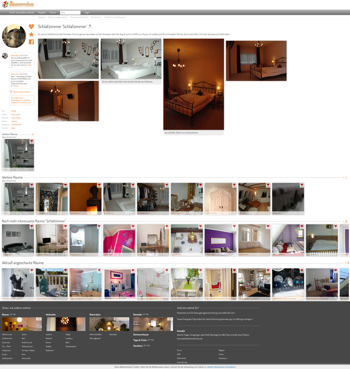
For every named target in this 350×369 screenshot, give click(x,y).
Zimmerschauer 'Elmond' (79, 17)
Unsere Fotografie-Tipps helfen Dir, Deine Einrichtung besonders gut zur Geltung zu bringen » (215, 319)
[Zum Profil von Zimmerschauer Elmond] (14, 36)
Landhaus (69, 338)
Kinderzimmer (27, 342)
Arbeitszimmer (27, 346)
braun (13, 114)
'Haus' (13, 128)
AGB (178, 354)
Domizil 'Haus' (96, 17)
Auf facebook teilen (31, 42)
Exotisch (49, 334)
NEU (14, 314)
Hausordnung (182, 362)
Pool (23, 354)
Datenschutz (181, 358)
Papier (18, 117)
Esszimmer (6, 342)
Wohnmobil (26, 358)
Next (33, 134)
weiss (18, 114)
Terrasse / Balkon (28, 350)
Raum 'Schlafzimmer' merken (31, 34)
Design (68, 334)
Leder (13, 117)
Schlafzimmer (16, 124)
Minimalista (15, 55)
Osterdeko (113, 334)
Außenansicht (7, 358)
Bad (23, 338)
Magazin (42, 12)
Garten (4, 354)
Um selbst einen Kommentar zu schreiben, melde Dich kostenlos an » (21, 100)
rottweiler (15, 74)
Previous (31, 134)
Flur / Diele (6, 346)
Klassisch (49, 338)
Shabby (48, 346)
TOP (11, 314)
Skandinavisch (71, 346)
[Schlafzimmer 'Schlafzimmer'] (68, 59)
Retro (68, 342)
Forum (53, 12)
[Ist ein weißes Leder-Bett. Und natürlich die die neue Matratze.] (131, 59)
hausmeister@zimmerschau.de (189, 338)
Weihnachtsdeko (95, 334)
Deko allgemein (95, 338)
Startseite (41, 17)
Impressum (223, 358)
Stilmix (13, 111)
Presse (221, 354)
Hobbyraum (6, 350)
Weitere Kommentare (20, 92)
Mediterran (50, 350)
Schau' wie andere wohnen (21, 12)
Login (87, 12)
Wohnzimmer (7, 334)
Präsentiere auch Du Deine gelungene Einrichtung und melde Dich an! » (206, 312)
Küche (24, 334)
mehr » (16, 85)
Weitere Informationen (216, 367)
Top (143, 314)
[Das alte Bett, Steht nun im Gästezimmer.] (193, 84)
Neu (147, 314)
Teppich (14, 121)
